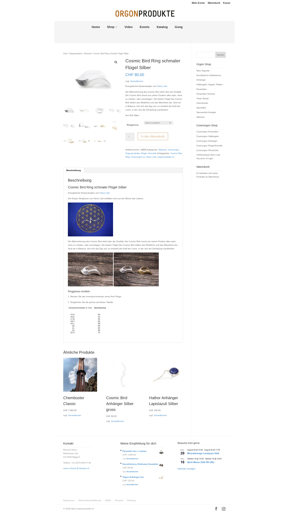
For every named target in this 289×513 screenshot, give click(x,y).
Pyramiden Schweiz (205, 94)
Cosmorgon (173, 149)
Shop (110, 27)
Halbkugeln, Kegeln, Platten (209, 84)
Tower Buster (202, 98)
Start (65, 53)
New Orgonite (203, 70)
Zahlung (131, 500)
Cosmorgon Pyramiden (207, 131)
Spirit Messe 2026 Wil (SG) (200, 462)
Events (144, 27)
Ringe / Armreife (148, 153)
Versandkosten (136, 81)
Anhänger (201, 80)
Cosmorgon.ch (138, 157)
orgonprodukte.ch (165, 157)
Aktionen (88, 53)
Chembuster (202, 103)
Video (128, 27)
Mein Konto (198, 3)
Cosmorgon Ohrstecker (207, 150)
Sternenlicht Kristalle (206, 112)
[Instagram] (224, 509)
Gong (179, 27)
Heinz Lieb (162, 86)
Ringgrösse (133, 125)
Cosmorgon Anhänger (206, 141)
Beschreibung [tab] (73, 170)
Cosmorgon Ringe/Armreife (209, 145)
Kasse (226, 3)
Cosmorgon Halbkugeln (207, 136)
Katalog (162, 27)
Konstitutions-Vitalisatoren (208, 75)
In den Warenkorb (153, 136)
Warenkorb (214, 3)
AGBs (108, 500)
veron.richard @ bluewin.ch (76, 468)
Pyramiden (201, 89)
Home (96, 27)
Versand (119, 500)
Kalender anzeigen (187, 468)
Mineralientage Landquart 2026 (203, 453)
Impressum (69, 500)
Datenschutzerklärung (89, 500)
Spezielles (201, 107)
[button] (116, 62)
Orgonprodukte (75, 53)
